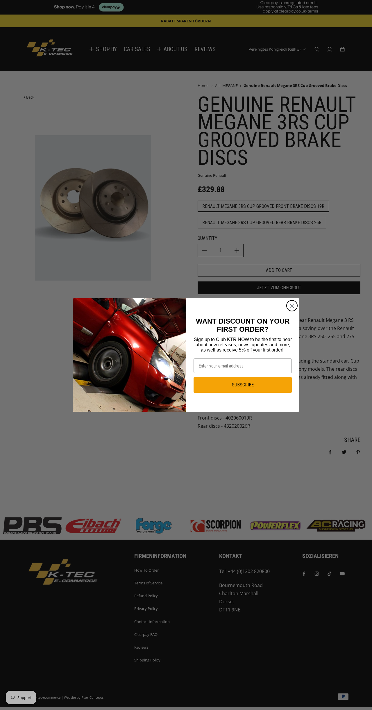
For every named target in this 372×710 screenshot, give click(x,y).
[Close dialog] (292, 306)
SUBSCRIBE (243, 385)
